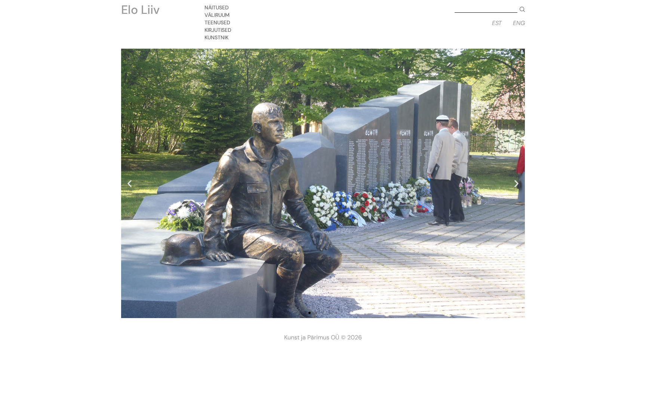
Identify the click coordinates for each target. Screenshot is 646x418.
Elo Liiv (140, 10)
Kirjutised (217, 30)
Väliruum (217, 15)
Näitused (216, 7)
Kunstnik (216, 37)
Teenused (217, 22)
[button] (309, 313)
